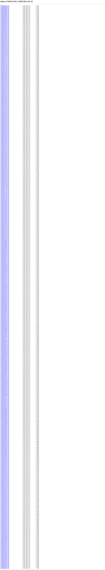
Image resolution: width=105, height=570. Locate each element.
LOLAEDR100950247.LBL (4, 556)
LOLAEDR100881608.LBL (4, 422)
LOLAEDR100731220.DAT (4, 104)
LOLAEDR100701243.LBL (4, 42)
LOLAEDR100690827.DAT (4, 17)
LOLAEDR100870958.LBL (4, 395)
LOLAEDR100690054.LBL (4, 11)
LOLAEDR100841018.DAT (4, 332)
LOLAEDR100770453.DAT (4, 181)
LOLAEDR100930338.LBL (4, 515)
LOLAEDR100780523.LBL (4, 203)
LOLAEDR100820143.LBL (4, 284)
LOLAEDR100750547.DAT (4, 140)
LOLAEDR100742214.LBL (4, 134)
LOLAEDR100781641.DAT (4, 212)
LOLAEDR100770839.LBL (4, 185)
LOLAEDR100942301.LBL (4, 553)
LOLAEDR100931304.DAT (4, 523)
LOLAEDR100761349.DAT (4, 168)
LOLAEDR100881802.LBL (4, 423)
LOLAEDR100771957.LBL (4, 195)
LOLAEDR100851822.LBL (4, 361)
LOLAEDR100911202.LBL (4, 481)
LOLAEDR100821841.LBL (4, 298)
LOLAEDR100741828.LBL (4, 131)
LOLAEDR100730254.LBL (4, 96)
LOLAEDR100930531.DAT (4, 516)
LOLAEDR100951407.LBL (4, 566)
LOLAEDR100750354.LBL (4, 139)
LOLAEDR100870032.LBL (4, 387)
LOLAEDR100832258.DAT (4, 322)
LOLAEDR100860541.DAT (4, 370)
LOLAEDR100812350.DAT (4, 281)
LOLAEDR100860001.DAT (4, 365)
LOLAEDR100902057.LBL (4, 468)
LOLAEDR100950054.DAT (4, 554)
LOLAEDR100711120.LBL (4, 62)
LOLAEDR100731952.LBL (4, 111)
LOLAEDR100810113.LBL (4, 262)
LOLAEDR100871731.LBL (4, 402)
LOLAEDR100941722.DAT (4, 547)
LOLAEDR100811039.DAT (4, 270)
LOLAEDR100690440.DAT (4, 13)
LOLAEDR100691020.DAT (4, 18)
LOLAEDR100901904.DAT (4, 465)
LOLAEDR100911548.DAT (4, 483)
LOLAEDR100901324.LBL (4, 461)
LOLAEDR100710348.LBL (4, 55)
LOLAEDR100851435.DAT (4, 357)
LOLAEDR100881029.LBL (4, 417)
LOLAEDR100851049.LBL (4, 354)
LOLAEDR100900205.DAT (4, 450)
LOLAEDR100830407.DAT (4, 306)
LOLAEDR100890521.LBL (4, 433)
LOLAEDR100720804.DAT (4, 79)
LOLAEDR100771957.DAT (4, 194)
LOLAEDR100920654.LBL (4, 497)
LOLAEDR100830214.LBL (4, 305)
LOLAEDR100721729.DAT (4, 87)
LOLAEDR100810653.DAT (4, 266)
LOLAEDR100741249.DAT (4, 125)
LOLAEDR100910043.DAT (4, 470)
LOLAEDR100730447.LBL (4, 98)
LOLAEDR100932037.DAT (4, 529)
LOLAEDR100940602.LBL (4, 538)
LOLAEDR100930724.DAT (4, 518)
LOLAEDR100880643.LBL (4, 413)
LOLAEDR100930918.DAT (4, 519)
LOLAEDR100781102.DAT (4, 207)
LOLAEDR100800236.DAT (4, 242)
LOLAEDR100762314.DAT (4, 176)
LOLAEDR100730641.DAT (4, 99)
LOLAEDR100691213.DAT (4, 20)
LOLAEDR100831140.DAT (4, 312)
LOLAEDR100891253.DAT (4, 439)
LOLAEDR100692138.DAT (4, 28)
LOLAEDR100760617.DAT (4, 161)
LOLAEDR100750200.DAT (4, 137)
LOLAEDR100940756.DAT (4, 539)
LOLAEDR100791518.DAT (4, 232)
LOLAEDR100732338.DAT (4, 114)
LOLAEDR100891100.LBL (4, 438)
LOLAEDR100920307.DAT (4, 493)
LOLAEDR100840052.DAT (4, 324)
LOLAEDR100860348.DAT (4, 368)
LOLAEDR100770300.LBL (4, 180)
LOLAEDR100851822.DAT (4, 360)
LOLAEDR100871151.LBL (4, 397)
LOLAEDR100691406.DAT (4, 22)
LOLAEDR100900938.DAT (4, 457)
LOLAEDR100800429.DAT (4, 243)
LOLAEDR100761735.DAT (4, 171)
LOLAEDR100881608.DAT (4, 421)
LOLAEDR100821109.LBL (4, 292)
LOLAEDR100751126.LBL (4, 146)
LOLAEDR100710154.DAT (4, 53)
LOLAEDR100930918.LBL (4, 520)
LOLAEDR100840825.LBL (4, 331)
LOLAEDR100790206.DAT (4, 220)
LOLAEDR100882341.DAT (4, 427)
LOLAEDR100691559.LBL (4, 24)
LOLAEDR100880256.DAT (4, 409)
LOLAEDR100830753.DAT (4, 309)
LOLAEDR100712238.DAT (4, 71)
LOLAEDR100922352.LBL (4, 512)
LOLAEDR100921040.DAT (4, 500)
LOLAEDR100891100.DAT (4, 437)
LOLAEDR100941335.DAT (4, 544)
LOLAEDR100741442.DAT (4, 127)
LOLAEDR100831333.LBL (4, 315)
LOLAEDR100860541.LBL (4, 371)
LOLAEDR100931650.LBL (4, 527)
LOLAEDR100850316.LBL (4, 348)
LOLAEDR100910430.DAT (4, 473)
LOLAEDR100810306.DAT (4, 263)
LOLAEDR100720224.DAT (4, 74)
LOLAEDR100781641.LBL (4, 213)
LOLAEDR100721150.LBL (4, 83)
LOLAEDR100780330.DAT (4, 201)
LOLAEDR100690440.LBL (4, 14)
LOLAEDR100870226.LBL (4, 389)
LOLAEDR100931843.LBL (4, 528)
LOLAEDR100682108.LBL (4, 8)
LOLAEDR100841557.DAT (4, 337)
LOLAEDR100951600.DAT (4, 567)
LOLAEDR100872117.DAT (4, 404)
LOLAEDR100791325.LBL (4, 231)
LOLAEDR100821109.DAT (4, 291)
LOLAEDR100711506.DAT (4, 64)
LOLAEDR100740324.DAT (4, 117)
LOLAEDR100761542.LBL (4, 170)
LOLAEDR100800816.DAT (4, 247)
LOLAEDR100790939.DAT (4, 227)
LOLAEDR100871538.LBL (4, 400)
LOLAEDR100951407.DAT (4, 565)
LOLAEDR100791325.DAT (4, 230)
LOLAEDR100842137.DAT (4, 342)
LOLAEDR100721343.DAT (4, 84)
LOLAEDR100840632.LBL (4, 330)
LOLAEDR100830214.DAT (4, 304)
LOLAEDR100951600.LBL (4, 568)
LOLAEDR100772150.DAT (4, 196)
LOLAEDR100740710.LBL (4, 121)
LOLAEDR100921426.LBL (4, 504)
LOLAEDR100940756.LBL (4, 540)
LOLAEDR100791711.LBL (4, 234)
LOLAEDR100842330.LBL (4, 344)
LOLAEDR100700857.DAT (4, 38)
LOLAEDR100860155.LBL (4, 367)
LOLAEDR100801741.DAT (4, 255)
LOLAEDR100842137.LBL (4, 343)
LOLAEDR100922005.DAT (4, 508)
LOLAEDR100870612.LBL (4, 392)
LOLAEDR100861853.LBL (4, 382)
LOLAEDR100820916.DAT (4, 289)
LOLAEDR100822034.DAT (4, 299)
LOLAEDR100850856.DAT (4, 352)
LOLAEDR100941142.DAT (4, 542)
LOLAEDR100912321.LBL (4, 491)
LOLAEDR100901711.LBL (4, 464)
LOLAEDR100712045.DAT (4, 69)
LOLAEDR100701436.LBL (4, 44)
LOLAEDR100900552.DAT (4, 454)
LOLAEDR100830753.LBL (4, 310)
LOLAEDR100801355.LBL (4, 252)
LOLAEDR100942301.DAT (4, 552)
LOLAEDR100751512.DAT (4, 148)
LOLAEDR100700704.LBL (4, 37)
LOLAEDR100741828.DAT (4, 130)
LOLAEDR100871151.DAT (4, 396)
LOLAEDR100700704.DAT (4, 36)
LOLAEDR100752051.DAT (4, 153)
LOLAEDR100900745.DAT (4, 455)
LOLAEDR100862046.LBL (4, 384)
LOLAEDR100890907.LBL (4, 436)
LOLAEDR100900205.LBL (4, 451)
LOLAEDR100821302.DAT (4, 293)
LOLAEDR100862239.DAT (4, 385)
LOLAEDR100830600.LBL (4, 308)
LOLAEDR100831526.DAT (4, 316)
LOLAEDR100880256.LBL (4, 410)
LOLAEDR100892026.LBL (4, 446)
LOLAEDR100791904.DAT (4, 235)
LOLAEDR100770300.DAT (4, 179)
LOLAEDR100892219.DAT (4, 447)
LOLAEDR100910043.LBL (4, 471)
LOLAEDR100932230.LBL (4, 532)
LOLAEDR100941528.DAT (4, 546)
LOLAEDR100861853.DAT (4, 381)
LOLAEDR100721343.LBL (4, 85)
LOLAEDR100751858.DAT (4, 151)
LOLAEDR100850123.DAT (4, 345)
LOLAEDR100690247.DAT (4, 12)
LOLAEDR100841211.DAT (4, 334)
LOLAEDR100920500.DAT (4, 495)
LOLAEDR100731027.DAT (4, 102)
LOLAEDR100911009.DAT (4, 478)
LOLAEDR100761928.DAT (4, 173)
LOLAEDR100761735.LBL (4, 172)
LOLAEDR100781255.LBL (4, 210)
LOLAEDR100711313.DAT (4, 63)
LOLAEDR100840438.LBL (4, 328)
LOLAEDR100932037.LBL (4, 530)
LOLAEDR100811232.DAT (4, 271)
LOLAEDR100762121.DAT (4, 174)
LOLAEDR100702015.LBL (4, 49)
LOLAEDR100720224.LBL (4, 75)
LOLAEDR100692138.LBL (4, 29)
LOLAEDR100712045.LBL (4, 70)
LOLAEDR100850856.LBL (4, 353)
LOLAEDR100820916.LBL (4, 290)
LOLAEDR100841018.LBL (4, 333)
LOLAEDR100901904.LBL (4, 466)
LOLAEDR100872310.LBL (4, 407)
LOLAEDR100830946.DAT (4, 311)
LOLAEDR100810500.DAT (4, 265)
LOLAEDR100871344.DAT (4, 398)
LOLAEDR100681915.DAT (4, 5)
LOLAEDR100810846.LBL (4, 269)
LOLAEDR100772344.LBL (4, 198)
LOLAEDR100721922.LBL (4, 90)
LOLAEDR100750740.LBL (4, 142)
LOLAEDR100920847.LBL (4, 499)
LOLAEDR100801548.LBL (4, 254)
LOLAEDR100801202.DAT (4, 250)
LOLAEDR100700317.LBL (4, 34)
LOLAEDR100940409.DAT (4, 536)
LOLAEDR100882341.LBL (4, 428)
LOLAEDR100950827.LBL (4, 561)
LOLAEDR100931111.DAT (4, 521)
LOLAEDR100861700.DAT (4, 380)
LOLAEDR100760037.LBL (4, 157)
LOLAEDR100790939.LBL (4, 228)
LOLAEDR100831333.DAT (4, 314)
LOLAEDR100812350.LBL (4, 282)
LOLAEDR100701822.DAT (4, 46)
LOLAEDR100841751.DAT (4, 339)
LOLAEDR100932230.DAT (4, 531)
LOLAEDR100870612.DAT (4, 391)
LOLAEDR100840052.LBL (4, 325)
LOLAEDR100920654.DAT (4, 496)
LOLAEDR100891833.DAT (4, 444)
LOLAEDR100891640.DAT (4, 442)
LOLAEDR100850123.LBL (4, 346)
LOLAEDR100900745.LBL (4, 456)
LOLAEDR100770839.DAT (4, 184)
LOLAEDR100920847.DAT (4, 498)
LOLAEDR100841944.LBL (4, 341)
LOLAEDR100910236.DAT (4, 472)
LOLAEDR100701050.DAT (4, 40)
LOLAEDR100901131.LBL (4, 459)
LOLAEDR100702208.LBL (4, 50)
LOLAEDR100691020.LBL (4, 19)
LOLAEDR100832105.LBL (4, 321)
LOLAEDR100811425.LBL (4, 274)
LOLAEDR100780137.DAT (4, 199)
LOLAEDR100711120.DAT (4, 61)
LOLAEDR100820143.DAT (4, 283)
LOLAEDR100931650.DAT (4, 526)
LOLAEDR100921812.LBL (4, 507)
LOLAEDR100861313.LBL (4, 377)
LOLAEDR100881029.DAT (4, 416)
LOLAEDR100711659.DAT (4, 66)
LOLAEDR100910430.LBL (4, 474)
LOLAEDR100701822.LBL (4, 47)
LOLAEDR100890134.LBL (4, 430)
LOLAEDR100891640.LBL (4, 443)
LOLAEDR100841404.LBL (4, 336)
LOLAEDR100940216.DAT (4, 534)
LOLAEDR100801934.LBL (4, 257)
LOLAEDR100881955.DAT (4, 424)
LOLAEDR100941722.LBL (4, 548)
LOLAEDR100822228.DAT (4, 301)
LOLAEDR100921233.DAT (4, 501)
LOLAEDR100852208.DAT (4, 363)
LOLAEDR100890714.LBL (4, 435)
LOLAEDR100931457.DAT (4, 524)
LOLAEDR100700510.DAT (4, 35)
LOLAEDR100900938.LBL (4, 458)
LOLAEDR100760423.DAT (4, 160)
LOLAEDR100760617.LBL (4, 162)
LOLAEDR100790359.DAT (4, 222)
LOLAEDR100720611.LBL (4, 78)
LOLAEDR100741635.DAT (4, 128)
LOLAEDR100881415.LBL (4, 420)
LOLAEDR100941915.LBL (4, 550)
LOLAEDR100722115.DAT (4, 91)
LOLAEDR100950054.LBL (4, 555)
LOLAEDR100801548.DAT (4, 253)
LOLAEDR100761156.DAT (4, 166)
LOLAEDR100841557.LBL (4, 338)
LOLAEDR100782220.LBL (4, 218)
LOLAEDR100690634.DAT (4, 15)
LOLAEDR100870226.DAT (4, 388)
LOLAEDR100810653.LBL (4, 267)
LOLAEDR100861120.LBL (4, 376)
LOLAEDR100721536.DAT (4, 86)
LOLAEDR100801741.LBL (4, 256)
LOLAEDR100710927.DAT (4, 59)
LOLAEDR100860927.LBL (4, 374)
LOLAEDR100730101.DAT (4, 94)
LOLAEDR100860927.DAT (4, 373)
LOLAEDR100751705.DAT (4, 150)
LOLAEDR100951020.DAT (4, 562)
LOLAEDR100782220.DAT (4, 217)
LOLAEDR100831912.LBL (4, 320)
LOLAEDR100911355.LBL (4, 482)
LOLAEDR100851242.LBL (4, 356)
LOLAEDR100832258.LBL (4, 323)
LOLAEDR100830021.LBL (4, 303)
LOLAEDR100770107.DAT (4, 178)
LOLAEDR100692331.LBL (4, 31)
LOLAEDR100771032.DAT (4, 186)
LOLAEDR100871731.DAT (4, 401)
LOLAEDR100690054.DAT (4, 10)
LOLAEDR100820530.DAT (4, 286)
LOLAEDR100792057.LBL (4, 238)
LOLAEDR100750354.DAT (4, 138)
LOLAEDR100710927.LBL (4, 60)
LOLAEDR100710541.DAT (4, 56)
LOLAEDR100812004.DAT (4, 278)
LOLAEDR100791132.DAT (4, 229)
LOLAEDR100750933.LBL (4, 144)
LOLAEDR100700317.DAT (4, 33)
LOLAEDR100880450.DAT (4, 411)
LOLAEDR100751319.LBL (4, 147)
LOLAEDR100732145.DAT (4, 112)
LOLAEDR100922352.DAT (4, 511)
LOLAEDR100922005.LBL (4, 509)
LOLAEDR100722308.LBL (4, 93)
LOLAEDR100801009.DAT (4, 248)
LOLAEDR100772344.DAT (4, 197)
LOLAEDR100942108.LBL (4, 551)
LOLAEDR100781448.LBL (4, 211)
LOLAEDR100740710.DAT (4, 120)
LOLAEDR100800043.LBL (4, 241)
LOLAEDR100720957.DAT (4, 81)
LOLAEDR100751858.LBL (4, 152)
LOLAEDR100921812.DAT (4, 506)
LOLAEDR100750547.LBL (4, 141)
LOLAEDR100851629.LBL (4, 359)
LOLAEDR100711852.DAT (4, 68)
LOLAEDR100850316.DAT (4, 347)
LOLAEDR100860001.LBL (4, 366)
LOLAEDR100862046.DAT (4, 383)
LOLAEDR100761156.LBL (4, 167)
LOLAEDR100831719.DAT (4, 317)
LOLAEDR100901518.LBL (4, 463)
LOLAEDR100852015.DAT (4, 362)
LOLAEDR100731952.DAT (4, 110)
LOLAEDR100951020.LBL (4, 563)
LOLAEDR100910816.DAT (4, 477)
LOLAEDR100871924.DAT (4, 403)
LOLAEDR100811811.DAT (4, 276)
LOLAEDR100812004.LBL (4, 279)
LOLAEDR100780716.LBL (4, 205)
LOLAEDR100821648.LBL (4, 297)
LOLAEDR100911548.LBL (4, 484)
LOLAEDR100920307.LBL (4, 494)
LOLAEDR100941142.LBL (4, 543)
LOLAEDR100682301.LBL (4, 9)
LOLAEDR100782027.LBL (4, 216)
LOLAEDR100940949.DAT (4, 541)
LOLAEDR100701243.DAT (4, 41)
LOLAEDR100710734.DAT (4, 58)
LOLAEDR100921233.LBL (4, 502)
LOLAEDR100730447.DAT (4, 97)
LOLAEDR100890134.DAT (4, 429)
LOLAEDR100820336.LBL (4, 285)
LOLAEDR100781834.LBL (4, 215)
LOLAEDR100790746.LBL (4, 226)
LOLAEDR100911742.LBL (4, 486)
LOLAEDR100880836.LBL (4, 415)
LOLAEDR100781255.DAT (4, 209)
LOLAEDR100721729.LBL (4, 88)
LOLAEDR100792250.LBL (4, 239)
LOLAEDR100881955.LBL (4, 425)
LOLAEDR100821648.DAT (4, 296)
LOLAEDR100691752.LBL (4, 26)
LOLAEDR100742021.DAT (4, 132)
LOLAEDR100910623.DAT (4, 475)
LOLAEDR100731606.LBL (4, 108)
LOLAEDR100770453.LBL (4, 182)
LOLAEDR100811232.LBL (4, 272)
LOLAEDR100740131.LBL (4, 116)
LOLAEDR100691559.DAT (4, 23)
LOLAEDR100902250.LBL (4, 469)
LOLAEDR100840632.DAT (4, 329)
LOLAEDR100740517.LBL (4, 119)
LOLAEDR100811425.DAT (4, 273)
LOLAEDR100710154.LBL (4, 54)
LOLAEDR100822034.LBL (4, 300)
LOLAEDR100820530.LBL (4, 287)
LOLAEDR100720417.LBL (4, 77)
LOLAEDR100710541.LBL (4, 57)
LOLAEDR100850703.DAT (4, 350)
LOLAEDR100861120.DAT (4, 375)
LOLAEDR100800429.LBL (4, 244)
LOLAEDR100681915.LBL (4, 6)
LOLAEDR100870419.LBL (4, 390)
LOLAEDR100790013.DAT (4, 219)
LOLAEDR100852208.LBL (4, 364)
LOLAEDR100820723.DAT (4, 288)
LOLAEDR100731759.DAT (4, 109)
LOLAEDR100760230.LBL (4, 159)
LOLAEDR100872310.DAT (4, 406)
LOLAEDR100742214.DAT (4, 133)
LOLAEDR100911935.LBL (4, 487)
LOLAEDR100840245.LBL (4, 326)
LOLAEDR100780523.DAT (4, 202)
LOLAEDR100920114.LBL (4, 492)
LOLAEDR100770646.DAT (4, 183)
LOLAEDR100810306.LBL (4, 264)
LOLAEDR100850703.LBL (4, 351)
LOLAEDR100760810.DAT (4, 163)
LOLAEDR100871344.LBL (4, 399)
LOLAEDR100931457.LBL (4, 525)
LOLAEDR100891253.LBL (4, 440)
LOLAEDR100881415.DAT (4, 419)
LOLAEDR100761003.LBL (4, 165)
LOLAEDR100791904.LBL (4, 236)
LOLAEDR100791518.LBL (4, 233)
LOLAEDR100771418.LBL (4, 190)
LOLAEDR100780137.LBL (4, 200)
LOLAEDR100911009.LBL (4, 479)
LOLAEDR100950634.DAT (4, 559)
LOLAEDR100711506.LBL (4, 65)
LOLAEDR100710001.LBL (4, 52)
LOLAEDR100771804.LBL (4, 193)
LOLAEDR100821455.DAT (4, 294)
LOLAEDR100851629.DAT (4, 358)
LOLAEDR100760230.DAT (4, 158)
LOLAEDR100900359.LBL (4, 453)
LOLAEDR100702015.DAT (4, 48)
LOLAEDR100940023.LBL (4, 533)
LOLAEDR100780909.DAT (4, 206)
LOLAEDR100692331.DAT (4, 30)
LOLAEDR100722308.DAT (4, 92)
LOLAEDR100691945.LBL (4, 27)
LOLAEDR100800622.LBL (4, 246)
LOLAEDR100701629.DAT (4, 45)
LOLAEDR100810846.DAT (4, 268)
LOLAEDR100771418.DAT (4, 189)
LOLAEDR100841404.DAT (4, 335)
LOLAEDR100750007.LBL (4, 136)
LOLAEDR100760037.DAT (4, 156)
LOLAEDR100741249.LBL (4, 126)
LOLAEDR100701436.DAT (4, 43)
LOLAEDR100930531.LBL (4, 517)
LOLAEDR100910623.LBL (4, 476)
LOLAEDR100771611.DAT (4, 191)
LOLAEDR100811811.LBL (4, 277)
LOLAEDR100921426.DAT (4, 503)
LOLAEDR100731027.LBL (4, 103)
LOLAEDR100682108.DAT (4, 7)
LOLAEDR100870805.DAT (4, 393)
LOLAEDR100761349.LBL (4, 169)
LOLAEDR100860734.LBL (4, 372)
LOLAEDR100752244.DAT (4, 155)
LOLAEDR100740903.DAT (4, 122)
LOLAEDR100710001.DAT (4, 51)
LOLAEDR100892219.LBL (4, 448)
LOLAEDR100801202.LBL (4, 251)
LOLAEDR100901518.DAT (4, 462)
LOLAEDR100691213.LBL (4, 21)
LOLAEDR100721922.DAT (4, 89)
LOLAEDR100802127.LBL (4, 259)
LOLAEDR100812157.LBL (4, 280)
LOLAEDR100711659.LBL (4, 67)
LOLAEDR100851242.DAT (4, 355)
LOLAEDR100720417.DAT (4, 76)
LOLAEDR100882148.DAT (4, 426)
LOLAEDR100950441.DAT (4, 557)
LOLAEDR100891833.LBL (4, 445)
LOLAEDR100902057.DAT (4, 467)
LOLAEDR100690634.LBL (4, 16)
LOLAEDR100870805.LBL (4, 394)
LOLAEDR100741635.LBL (4, 129)
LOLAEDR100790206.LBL (4, 221)
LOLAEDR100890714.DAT (4, 434)
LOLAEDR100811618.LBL (4, 275)
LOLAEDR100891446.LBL (4, 441)
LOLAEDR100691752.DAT (4, 25)
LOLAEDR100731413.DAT (4, 105)
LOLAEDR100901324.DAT (4, 460)
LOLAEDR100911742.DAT (4, 485)
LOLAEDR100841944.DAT (4, 340)
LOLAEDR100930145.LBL (4, 514)
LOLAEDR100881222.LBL (4, 418)
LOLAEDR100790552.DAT (4, 224)
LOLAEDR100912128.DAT (4, 488)
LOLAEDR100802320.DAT (4, 260)
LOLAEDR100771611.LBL (4, 192)
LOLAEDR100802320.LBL (4, 261)
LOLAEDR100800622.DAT (4, 245)
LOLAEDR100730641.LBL (4, 100)
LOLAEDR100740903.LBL (4, 123)
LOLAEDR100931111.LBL (4, 522)
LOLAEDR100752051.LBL (4, 154)
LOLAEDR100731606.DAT (4, 107)
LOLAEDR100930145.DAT (4, 513)
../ (1, 4)
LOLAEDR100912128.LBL (4, 489)
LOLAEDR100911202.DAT (4, 480)
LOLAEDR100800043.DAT (4, 240)
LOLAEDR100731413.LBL (4, 106)
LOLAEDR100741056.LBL (4, 124)
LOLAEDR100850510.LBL (4, 349)
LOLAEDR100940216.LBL (4, 535)
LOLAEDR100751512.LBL (4, 149)
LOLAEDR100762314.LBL (4, 177)
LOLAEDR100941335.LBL (4, 545)
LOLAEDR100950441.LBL (4, 558)
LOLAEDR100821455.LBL (4, 295)
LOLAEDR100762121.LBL (4, 175)
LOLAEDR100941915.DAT (4, 549)
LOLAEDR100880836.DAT (4, 414)
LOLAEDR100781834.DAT (4, 214)
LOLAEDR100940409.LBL (4, 537)
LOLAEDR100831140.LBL (4, 313)
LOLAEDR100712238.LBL (4, 72)
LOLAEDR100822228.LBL (4, 302)
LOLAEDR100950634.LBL (4, 560)
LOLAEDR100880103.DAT (4, 408)
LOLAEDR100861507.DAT (4, 378)
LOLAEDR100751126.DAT (4, 145)
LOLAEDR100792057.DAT (4, 237)
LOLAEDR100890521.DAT (4, 432)
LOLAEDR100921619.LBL (4, 505)
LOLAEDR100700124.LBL (4, 32)
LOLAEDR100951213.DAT (4, 564)
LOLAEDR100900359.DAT (4, 452)
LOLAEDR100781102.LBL (4, 208)
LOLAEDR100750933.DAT (4, 143)
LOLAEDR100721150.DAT (4, 82)
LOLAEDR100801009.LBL (4, 249)
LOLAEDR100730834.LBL (4, 101)
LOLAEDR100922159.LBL (4, 510)
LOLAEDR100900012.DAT (4, 449)
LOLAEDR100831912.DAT (4, 319)
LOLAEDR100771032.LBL (4, 187)
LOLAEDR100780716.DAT (4, 204)
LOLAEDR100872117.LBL (4, 405)
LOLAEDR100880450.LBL (4, 412)
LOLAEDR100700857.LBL (4, 39)
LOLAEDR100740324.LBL (4, 118)
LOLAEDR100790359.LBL (4, 223)
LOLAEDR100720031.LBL (4, 73)
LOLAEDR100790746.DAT (4, 225)
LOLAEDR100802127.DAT (4, 258)
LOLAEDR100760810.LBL (4, 164)
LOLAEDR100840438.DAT (4, 327)
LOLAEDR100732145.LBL (4, 113)
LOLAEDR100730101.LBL (4, 95)
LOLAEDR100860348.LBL (4, 369)
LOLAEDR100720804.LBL (4, 80)
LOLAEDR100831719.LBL (4, 318)
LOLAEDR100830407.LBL (4, 307)
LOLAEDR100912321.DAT (4, 490)
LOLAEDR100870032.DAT (4, 386)
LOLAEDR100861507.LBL (4, 379)
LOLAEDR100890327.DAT (4, 431)
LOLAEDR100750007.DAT (4, 135)
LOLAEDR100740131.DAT (4, 115)
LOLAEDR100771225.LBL (4, 188)
